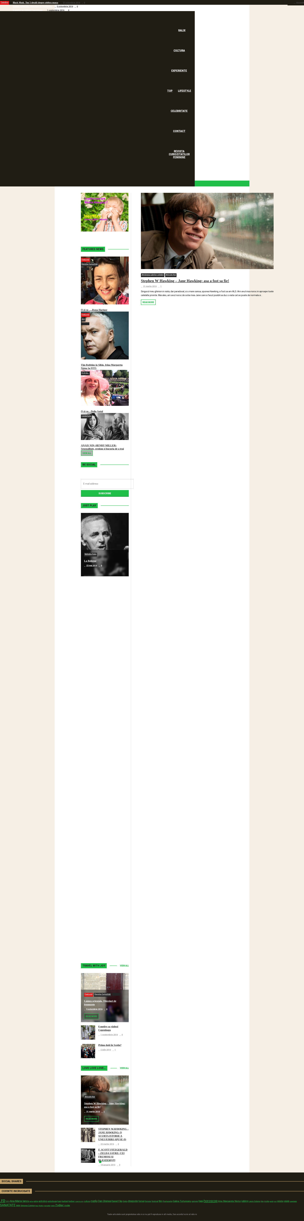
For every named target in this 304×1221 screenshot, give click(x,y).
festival (155, 1201)
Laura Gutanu (254, 1201)
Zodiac (59, 1205)
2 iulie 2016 (106, 1050)
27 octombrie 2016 (71, 3)
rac (275, 1201)
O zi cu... (85, 373)
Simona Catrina (28, 1205)
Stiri (83, 319)
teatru (41, 1206)
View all (86, 453)
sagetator (293, 1201)
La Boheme (90, 561)
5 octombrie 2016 (65, 6)
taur (37, 1206)
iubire (244, 1201)
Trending (4, 2)
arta (31, 1201)
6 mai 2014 (91, 629)
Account (300, 2)
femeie (148, 1201)
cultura (87, 1201)
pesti (271, 1201)
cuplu (94, 1201)
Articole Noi (171, 275)
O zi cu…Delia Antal (92, 411)
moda (266, 1201)
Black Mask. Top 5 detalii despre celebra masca (35, 2)
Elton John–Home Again (97, 941)
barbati (65, 1201)
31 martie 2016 (150, 286)
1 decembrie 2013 (94, 883)
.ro (2, 1200)
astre (35, 1201)
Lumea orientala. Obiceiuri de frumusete (32, 6)
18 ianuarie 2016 (108, 1165)
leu (262, 1201)
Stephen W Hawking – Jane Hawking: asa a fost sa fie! (185, 281)
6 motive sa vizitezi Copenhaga (27, 10)
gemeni (195, 1201)
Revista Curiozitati (90, 264)
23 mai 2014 (91, 565)
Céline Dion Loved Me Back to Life (103, 687)
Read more (148, 302)
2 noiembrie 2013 (94, 946)
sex (18, 1205)
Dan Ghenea (104, 1201)
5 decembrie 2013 (94, 819)
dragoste (133, 1201)
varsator (47, 1206)
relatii (286, 1201)
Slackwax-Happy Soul (96, 814)
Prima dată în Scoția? (109, 1045)
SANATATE (8, 1205)
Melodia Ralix (90, 554)
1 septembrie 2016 (55, 10)
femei (141, 1201)
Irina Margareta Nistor (229, 1201)
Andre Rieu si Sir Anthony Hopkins (103, 751)
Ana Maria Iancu (19, 1201)
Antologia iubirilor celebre (153, 275)
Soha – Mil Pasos (93, 624)
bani (59, 1201)
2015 (8, 1201)
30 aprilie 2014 (92, 692)
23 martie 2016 (107, 1144)
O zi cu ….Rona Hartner (94, 310)
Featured (85, 259)
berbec (72, 1201)
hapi (201, 1201)
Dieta (125, 1201)
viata (53, 1206)
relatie (280, 1201)
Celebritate (86, 416)
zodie (67, 1205)
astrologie (52, 1201)
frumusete (167, 1201)
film (160, 1201)
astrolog (42, 1201)
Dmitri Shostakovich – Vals (98, 878)
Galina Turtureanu (182, 1201)
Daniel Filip (117, 1201)
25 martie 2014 (93, 756)
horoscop (211, 1201)
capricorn (79, 1201)
